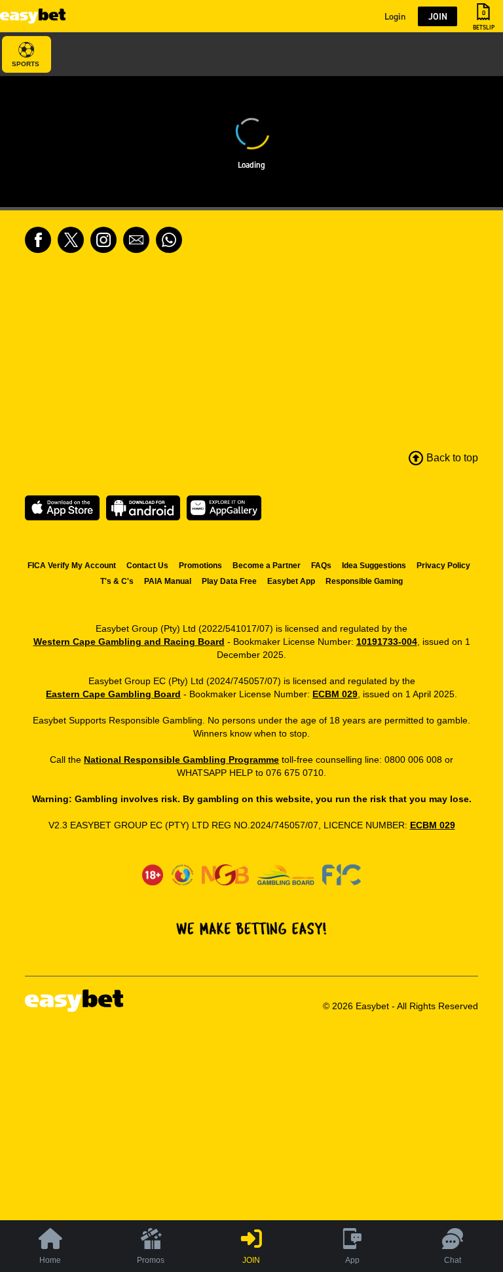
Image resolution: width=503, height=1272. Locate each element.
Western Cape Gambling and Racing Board (129, 641)
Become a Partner (267, 565)
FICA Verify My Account (72, 565)
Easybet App (291, 581)
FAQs (321, 565)
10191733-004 (386, 641)
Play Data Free (229, 581)
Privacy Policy (443, 565)
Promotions (200, 565)
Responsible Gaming (364, 581)
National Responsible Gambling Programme (181, 759)
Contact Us (147, 565)
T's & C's (117, 581)
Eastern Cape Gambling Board (113, 694)
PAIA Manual (167, 581)
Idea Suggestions (374, 565)
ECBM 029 (335, 694)
